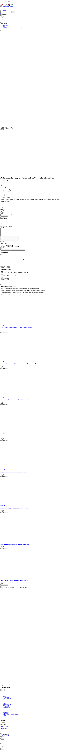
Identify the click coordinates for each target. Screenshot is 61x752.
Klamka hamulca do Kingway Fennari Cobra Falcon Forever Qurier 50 (14, 508)
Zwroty (3, 6)
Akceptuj (2, 749)
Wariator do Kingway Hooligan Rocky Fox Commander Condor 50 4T (14, 435)
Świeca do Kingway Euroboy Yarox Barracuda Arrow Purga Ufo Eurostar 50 (16, 327)
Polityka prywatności (7, 705)
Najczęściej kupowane (7, 698)
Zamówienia (5, 713)
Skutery (4, 26)
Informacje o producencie (5, 249)
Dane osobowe (6, 712)
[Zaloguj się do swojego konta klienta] (0, 13)
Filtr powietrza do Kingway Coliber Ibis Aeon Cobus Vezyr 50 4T (13, 472)
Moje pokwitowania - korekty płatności (10, 714)
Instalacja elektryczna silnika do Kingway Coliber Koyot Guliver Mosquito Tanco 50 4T (18, 363)
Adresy (4, 715)
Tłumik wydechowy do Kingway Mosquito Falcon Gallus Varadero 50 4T (15, 580)
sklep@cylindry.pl (4, 728)
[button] (2, 16)
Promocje (4, 696)
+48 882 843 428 (4, 726)
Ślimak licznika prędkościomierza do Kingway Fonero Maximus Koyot (14, 544)
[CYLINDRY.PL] (4, 10)
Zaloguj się (2, 735)
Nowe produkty (6, 697)
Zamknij (2, 736)
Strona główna (5, 25)
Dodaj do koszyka (4, 215)
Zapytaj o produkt (4, 218)
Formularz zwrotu (6, 707)
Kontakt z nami (6, 706)
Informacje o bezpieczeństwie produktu (17, 249)
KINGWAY (5, 27)
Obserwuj (2, 217)
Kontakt (11, 6)
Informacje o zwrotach (7, 704)
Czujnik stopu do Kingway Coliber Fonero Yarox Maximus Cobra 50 (14, 399)
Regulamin (7, 6)
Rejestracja (7, 735)
